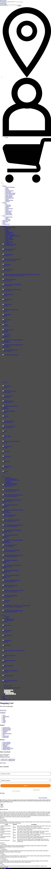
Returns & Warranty (7, 728)
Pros (4, 697)
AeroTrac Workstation (10, 187)
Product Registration (7, 733)
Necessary (4, 819)
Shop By (4, 202)
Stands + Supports (9, 237)
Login (6, 137)
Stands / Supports (9, 195)
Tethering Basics (8, 216)
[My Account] (27, 136)
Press (4, 718)
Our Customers (6, 716)
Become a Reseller (6, 742)
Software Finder (8, 214)
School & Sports (8, 211)
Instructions (5, 731)
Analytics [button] (2, 853)
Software (7, 189)
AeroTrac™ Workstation (10, 227)
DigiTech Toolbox (6, 699)
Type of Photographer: (6, 777)
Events (6, 617)
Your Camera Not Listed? (10, 694)
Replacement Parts (9, 200)
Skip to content (3, 0)
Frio (11, 868)
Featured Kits (8, 477)
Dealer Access (6, 744)
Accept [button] (11, 801)
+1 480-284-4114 (11, 760)
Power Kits (7, 481)
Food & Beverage (9, 208)
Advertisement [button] (3, 858)
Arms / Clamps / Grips (10, 194)
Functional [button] (2, 842)
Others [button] (1, 863)
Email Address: (4, 771)
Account (4, 732)
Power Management (9, 197)
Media (4, 717)
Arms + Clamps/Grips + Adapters (12, 235)
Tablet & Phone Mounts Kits (11, 483)
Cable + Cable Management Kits (12, 480)
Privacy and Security (43, 797)
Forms (4, 722)
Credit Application (6, 743)
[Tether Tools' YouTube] (3, 793)
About (4, 715)
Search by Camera (6, 220)
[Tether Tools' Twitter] (2, 793)
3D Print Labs (8, 228)
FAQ (4, 734)
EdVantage (5, 745)
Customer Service (6, 727)
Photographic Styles (9, 619)
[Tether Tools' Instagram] (0, 793)
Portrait (6, 209)
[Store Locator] (27, 77)
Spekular (8, 868)
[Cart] (27, 182)
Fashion (7, 207)
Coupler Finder (8, 213)
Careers (4, 721)
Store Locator (3, 762)
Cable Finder (8, 212)
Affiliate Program (6, 747)
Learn (4, 215)
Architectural (8, 205)
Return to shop (3, 710)
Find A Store (5, 221)
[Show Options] (49, 780)
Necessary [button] (2, 818)
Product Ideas (5, 737)
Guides (6, 218)
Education (7, 616)
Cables (6, 188)
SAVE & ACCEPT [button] (4, 867)
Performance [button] (2, 848)
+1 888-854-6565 (11, 759)
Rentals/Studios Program (8, 748)
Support (4, 698)
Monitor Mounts (8, 196)
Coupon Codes (6, 735)
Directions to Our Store (5, 756)
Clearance (7, 201)
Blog (4, 696)
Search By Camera (8, 685)
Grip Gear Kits (8, 482)
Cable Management (9, 190)
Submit (25, 785)
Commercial (7, 206)
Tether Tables (8, 191)
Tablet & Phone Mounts (10, 193)
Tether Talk (7, 219)
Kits (6, 203)
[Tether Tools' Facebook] (1, 793)
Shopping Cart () (6, 224)
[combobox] (25, 780)
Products (4, 186)
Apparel (7, 199)
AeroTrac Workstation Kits (11, 478)
